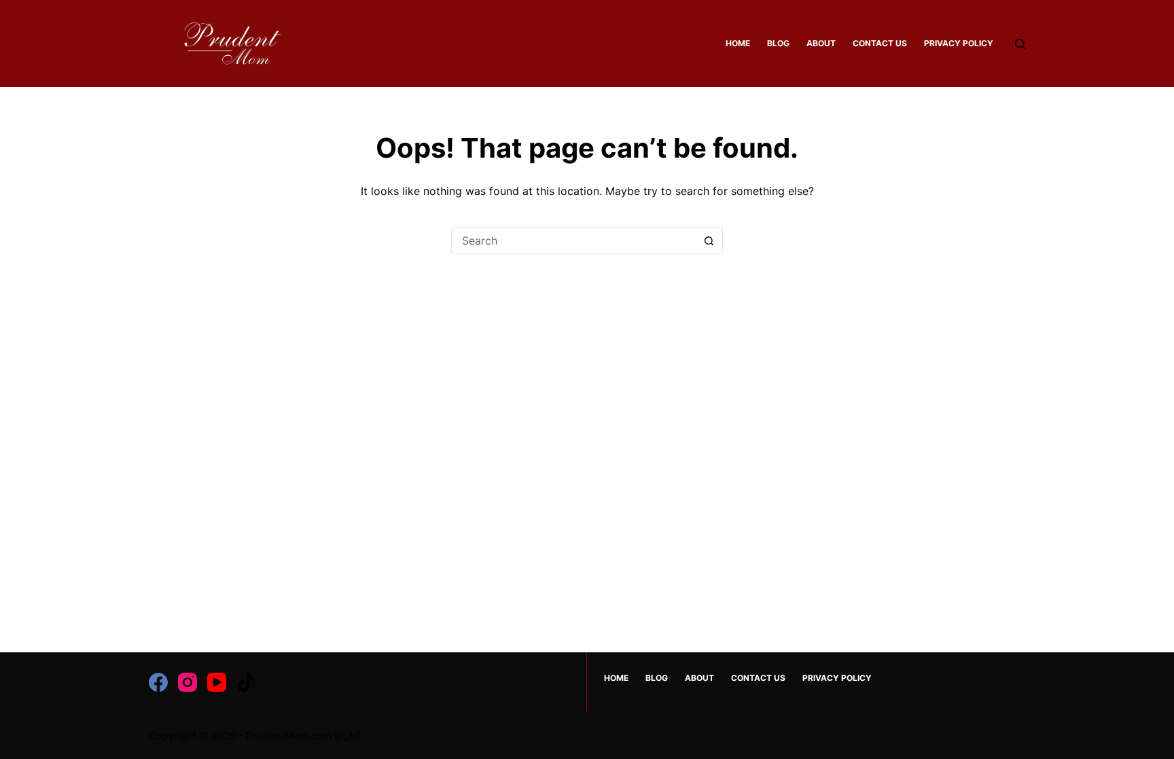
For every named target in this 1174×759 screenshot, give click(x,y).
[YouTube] (216, 682)
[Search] (1020, 44)
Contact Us (880, 43)
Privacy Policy (958, 43)
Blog (778, 43)
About (821, 43)
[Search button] (709, 240)
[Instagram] (187, 682)
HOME (738, 43)
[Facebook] (158, 682)
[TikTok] (245, 682)
